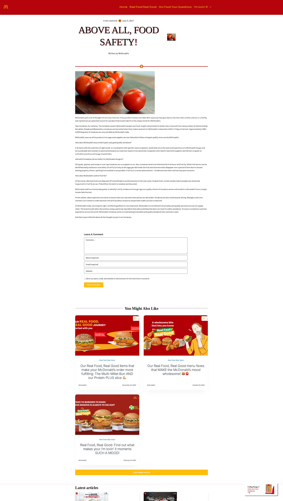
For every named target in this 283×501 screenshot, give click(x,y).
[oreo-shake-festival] (160, 493)
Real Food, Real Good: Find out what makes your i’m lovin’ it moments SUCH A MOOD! (107, 449)
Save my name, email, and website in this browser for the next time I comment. (118, 278)
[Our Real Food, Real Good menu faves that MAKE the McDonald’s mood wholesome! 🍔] (176, 317)
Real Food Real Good (107, 360)
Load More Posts (141, 472)
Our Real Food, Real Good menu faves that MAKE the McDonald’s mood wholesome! (175, 370)
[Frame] (6, 6)
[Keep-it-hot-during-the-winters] (91, 493)
